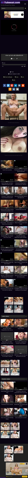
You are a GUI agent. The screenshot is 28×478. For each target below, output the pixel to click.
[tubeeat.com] (11, 2)
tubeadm (16, 71)
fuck (23, 77)
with (14, 80)
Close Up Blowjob (8, 77)
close (17, 77)
